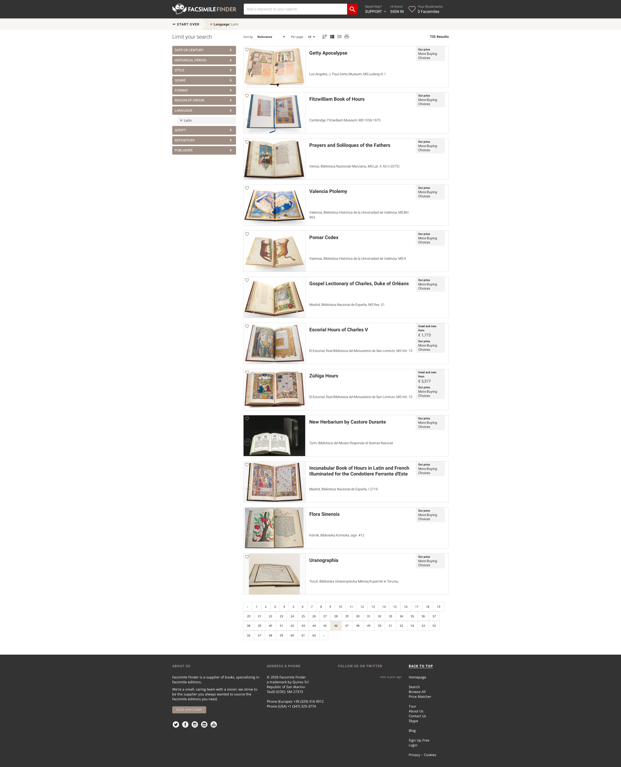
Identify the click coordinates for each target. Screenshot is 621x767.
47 (347, 626)
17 (416, 607)
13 (373, 607)
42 (292, 626)
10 (340, 607)
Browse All (417, 691)
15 (395, 607)
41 (281, 626)
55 (434, 626)
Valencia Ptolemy (328, 191)
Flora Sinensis (324, 514)
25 (303, 616)
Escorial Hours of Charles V (338, 330)
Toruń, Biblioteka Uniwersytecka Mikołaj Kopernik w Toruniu (353, 581)
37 (434, 616)
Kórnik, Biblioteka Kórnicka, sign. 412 (336, 535)
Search (414, 686)
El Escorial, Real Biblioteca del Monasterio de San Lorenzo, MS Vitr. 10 (360, 397)
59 (281, 635)
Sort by (248, 37)
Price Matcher (420, 696)
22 (270, 616)
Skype (413, 720)
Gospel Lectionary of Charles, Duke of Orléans (359, 283)
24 (292, 616)
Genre (180, 80)
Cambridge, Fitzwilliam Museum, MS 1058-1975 (345, 120)
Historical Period (190, 60)
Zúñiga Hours (323, 376)
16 (406, 607)
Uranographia (323, 560)
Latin (226, 24)
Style (179, 70)
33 (390, 616)
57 (259, 635)
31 (368, 616)
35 (412, 616)
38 (248, 626)
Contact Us (417, 716)
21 (259, 616)
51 (390, 626)
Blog (412, 730)
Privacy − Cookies (422, 754)
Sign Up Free (419, 740)
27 (325, 616)
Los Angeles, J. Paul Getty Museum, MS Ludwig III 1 (347, 74)
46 (336, 626)
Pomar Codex (323, 237)
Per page (297, 37)
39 (259, 626)
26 (314, 616)
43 (303, 626)
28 (336, 616)
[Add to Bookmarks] (247, 50)
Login (413, 745)
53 (412, 626)
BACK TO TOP (421, 666)
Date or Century (189, 50)
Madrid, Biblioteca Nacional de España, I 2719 (343, 489)
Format (181, 90)
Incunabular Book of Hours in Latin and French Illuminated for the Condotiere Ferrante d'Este (359, 471)
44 (314, 626)
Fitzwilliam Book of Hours (337, 99)
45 (325, 626)
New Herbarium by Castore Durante (347, 422)
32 (379, 616)
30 (358, 616)
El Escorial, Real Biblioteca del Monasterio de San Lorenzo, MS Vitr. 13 (360, 351)
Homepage (417, 677)
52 (401, 626)
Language (183, 110)
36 (423, 616)
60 (292, 635)
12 (362, 607)
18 (427, 607)
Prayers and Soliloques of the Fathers (349, 145)
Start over (187, 24)
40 (270, 626)
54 (423, 626)
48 (358, 626)
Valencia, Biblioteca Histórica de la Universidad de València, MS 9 (357, 258)
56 (248, 635)
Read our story (189, 709)
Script (180, 130)
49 (368, 626)
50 (379, 626)
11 (351, 607)
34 (401, 616)
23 (281, 616)
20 (248, 616)
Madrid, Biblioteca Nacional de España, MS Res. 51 (347, 305)
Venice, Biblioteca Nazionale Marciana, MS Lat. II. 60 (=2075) (354, 166)
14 (384, 607)
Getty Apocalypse (328, 53)
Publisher (184, 150)
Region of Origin (189, 100)
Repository (185, 140)
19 (438, 607)
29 (347, 616)
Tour (412, 706)
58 (270, 635)
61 (303, 635)
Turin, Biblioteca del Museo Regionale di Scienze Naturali (351, 443)
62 (314, 635)
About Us (416, 711)
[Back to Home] (204, 9)
